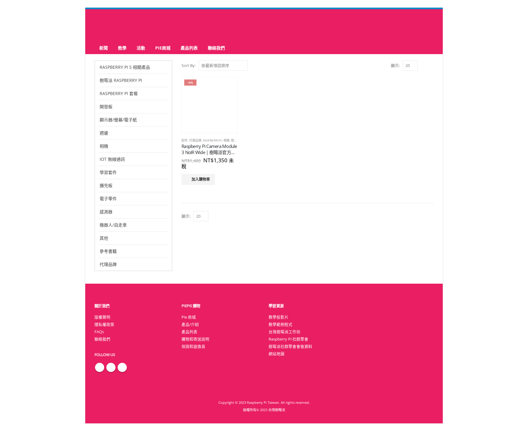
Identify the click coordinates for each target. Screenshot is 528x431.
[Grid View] (424, 65)
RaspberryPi (212, 140)
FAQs (99, 331)
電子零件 (108, 198)
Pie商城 (162, 48)
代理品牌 (195, 140)
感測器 (106, 212)
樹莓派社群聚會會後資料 (290, 346)
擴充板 (106, 185)
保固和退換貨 (193, 346)
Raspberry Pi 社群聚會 (288, 339)
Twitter (111, 367)
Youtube (122, 367)
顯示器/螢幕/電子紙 (118, 120)
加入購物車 (201, 179)
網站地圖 (276, 353)
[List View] (431, 65)
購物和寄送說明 (195, 339)
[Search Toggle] (264, 25)
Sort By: (189, 65)
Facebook (99, 367)
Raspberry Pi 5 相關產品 (125, 67)
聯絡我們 (216, 48)
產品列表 (189, 48)
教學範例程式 (280, 324)
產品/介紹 (190, 324)
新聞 (103, 48)
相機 (226, 140)
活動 (141, 48)
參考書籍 (108, 251)
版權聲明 (102, 317)
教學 (122, 48)
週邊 (104, 133)
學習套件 (108, 172)
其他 (104, 238)
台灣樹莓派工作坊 (284, 331)
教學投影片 (278, 317)
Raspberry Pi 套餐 (119, 93)
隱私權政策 (104, 324)
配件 (185, 140)
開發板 (106, 106)
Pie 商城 (189, 317)
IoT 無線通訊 (112, 159)
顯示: (395, 65)
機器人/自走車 (113, 225)
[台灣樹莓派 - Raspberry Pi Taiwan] (118, 25)
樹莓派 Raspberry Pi (121, 80)
